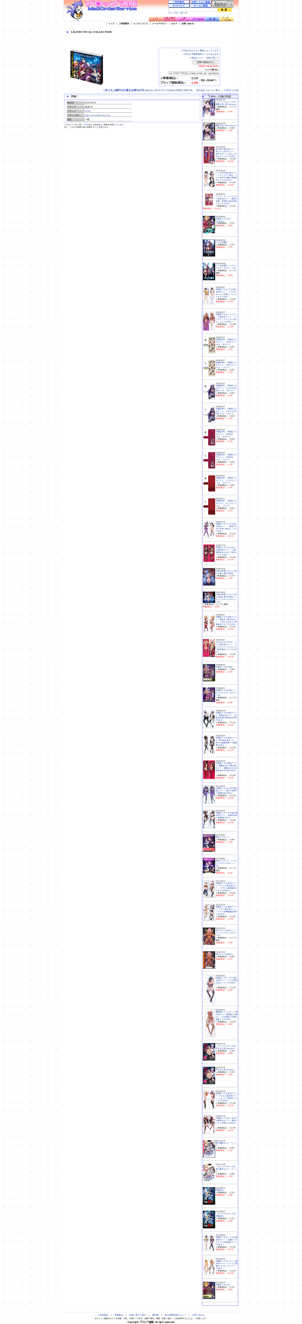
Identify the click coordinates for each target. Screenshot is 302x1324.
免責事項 (118, 1315)
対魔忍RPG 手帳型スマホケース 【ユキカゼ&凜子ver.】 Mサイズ (226, 388)
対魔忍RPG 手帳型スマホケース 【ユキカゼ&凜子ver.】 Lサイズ (226, 411)
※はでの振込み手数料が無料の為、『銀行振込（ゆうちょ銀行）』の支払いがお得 (171, 90)
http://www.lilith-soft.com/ (97, 115)
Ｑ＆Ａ (174, 23)
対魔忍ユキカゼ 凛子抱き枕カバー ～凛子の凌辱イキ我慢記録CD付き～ (227, 790)
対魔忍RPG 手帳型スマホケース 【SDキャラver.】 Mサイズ (226, 342)
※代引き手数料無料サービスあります (201, 54)
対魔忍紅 (220, 1190)
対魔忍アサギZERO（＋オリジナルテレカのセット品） (226, 692)
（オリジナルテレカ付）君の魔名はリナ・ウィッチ (226, 1169)
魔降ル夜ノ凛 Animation (226, 126)
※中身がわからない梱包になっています (200, 50)
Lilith (87, 111)
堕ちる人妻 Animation (225, 1070)
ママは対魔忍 (221, 242)
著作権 (155, 1315)
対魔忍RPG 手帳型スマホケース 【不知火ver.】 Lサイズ (226, 457)
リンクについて (140, 23)
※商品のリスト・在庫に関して (204, 58)
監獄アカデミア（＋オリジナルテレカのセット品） (226, 863)
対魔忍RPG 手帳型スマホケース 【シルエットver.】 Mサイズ (226, 480)
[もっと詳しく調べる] (178, 13)
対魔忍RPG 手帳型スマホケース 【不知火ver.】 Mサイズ (226, 434)
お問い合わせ (187, 23)
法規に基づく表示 (137, 1315)
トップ (111, 23)
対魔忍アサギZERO (224, 667)
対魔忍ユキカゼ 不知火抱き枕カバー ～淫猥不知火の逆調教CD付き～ (227, 815)
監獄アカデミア (222, 837)
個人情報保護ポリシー (175, 1315)
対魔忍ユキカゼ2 (223, 1285)
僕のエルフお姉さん (224, 954)
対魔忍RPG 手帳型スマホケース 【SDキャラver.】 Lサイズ (226, 365)
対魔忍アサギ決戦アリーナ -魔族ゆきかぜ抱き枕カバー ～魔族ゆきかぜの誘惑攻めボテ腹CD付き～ (227, 768)
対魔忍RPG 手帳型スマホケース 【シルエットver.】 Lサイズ (226, 503)
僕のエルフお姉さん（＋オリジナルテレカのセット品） (226, 932)
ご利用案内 (124, 23)
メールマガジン (159, 23)
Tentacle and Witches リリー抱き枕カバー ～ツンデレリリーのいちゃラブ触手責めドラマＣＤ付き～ (226, 647)
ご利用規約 (103, 1315)
